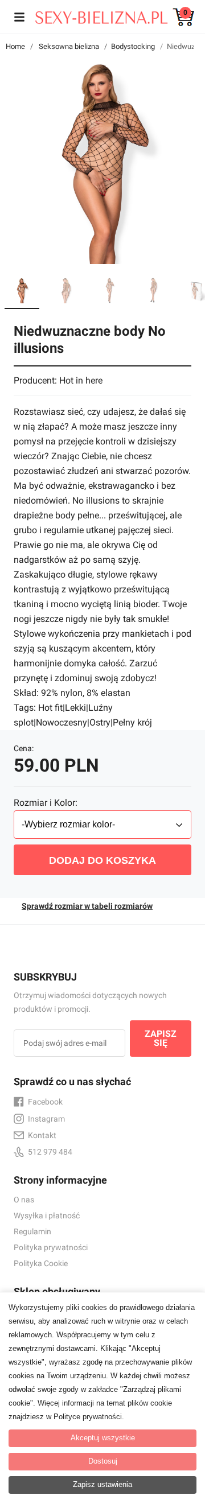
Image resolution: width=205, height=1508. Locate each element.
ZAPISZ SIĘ (161, 1038)
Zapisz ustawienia (102, 1484)
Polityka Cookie (41, 1263)
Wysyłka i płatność (47, 1215)
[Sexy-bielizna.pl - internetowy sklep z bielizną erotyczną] (94, 15)
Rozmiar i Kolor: (45, 802)
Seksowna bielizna (69, 46)
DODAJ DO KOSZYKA (102, 860)
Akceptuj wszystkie (103, 1437)
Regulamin (32, 1231)
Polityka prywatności (51, 1247)
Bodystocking (133, 46)
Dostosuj (102, 1461)
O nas (24, 1199)
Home (15, 46)
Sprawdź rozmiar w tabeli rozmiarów (87, 905)
